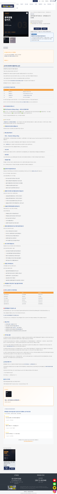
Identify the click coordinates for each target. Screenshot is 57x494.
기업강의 (21, 4)
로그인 (43, 1)
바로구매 (44, 28)
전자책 (36, 4)
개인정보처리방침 (30, 491)
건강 (17, 8)
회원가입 (46, 1)
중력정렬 (47, 31)
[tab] (5, 48)
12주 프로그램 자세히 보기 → (28, 441)
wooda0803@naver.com (16, 480)
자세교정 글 (49, 4)
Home (32, 12)
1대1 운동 (26, 4)
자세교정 (44, 31)
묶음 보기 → (6, 60)
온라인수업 (31, 4)
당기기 (41, 31)
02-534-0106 (16, 478)
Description (5, 48)
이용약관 (25, 491)
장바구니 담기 (37, 28)
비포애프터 (40, 4)
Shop (45, 4)
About (17, 4)
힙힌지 (50, 31)
